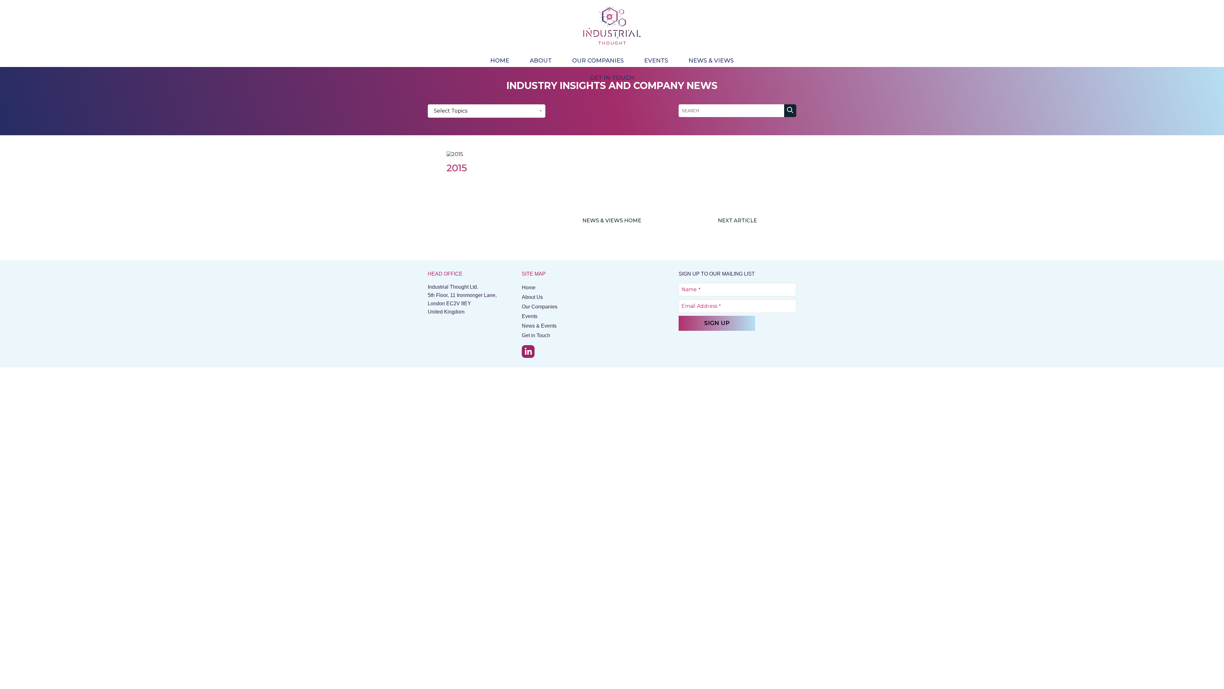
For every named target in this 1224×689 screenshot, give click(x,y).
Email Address (701, 306)
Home (529, 287)
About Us (532, 297)
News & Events (539, 326)
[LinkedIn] (528, 351)
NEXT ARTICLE (737, 221)
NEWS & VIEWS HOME (611, 221)
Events (529, 316)
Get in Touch (536, 335)
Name (690, 289)
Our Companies (539, 306)
